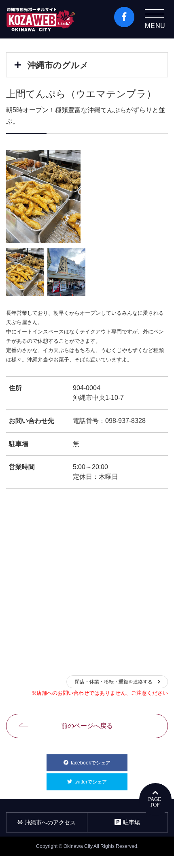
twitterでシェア (100, 782)
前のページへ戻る (87, 725)
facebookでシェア (99, 763)
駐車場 (131, 822)
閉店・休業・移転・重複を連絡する (114, 682)
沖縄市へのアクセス (50, 822)
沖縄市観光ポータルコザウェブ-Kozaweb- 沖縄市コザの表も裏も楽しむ (41, 19)
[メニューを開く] (18, 65)
